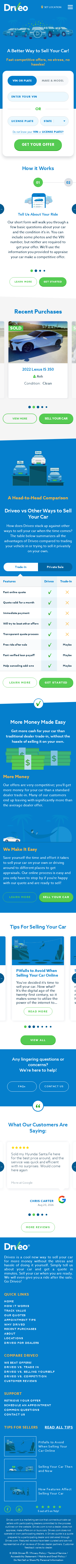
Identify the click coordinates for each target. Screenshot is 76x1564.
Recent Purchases (20, 1329)
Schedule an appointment (27, 1405)
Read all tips (59, 1427)
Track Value (15, 1311)
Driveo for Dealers (21, 1343)
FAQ (22, 1086)
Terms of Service (57, 1553)
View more (19, 418)
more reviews (38, 1227)
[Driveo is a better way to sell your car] (16, 7)
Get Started (53, 281)
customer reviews (20, 1381)
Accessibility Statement (23, 1556)
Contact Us (54, 1086)
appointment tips (20, 1320)
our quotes (15, 1315)
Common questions (21, 1410)
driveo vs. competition (25, 1376)
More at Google (22, 1183)
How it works (16, 1306)
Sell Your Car (56, 418)
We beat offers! (18, 1363)
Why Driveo (14, 1325)
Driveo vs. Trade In (21, 1367)
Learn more (23, 281)
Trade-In (20, 567)
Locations (13, 1338)
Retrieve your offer (22, 1401)
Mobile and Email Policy (52, 1556)
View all (38, 1040)
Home (9, 1301)
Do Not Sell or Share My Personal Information (38, 1560)
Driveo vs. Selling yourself (29, 1372)
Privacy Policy (38, 1553)
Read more (38, 1011)
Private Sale (55, 567)
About (10, 1334)
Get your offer (38, 144)
